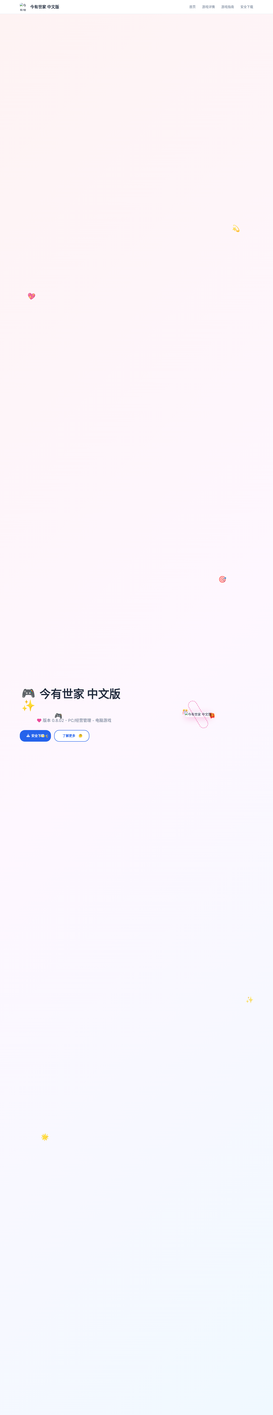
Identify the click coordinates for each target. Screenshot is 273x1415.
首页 (192, 7)
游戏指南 (227, 7)
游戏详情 (208, 7)
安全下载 (246, 7)
